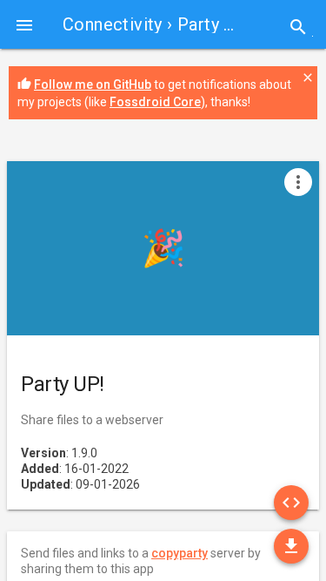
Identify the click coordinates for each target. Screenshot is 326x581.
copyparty (179, 553)
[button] (24, 24)
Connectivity (113, 24)
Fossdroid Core (155, 102)
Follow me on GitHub (92, 84)
